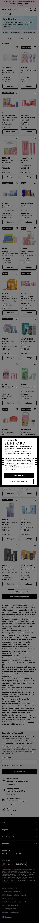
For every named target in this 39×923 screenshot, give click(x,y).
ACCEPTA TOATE (19, 475)
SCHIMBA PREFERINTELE (18, 481)
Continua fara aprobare (10, 440)
